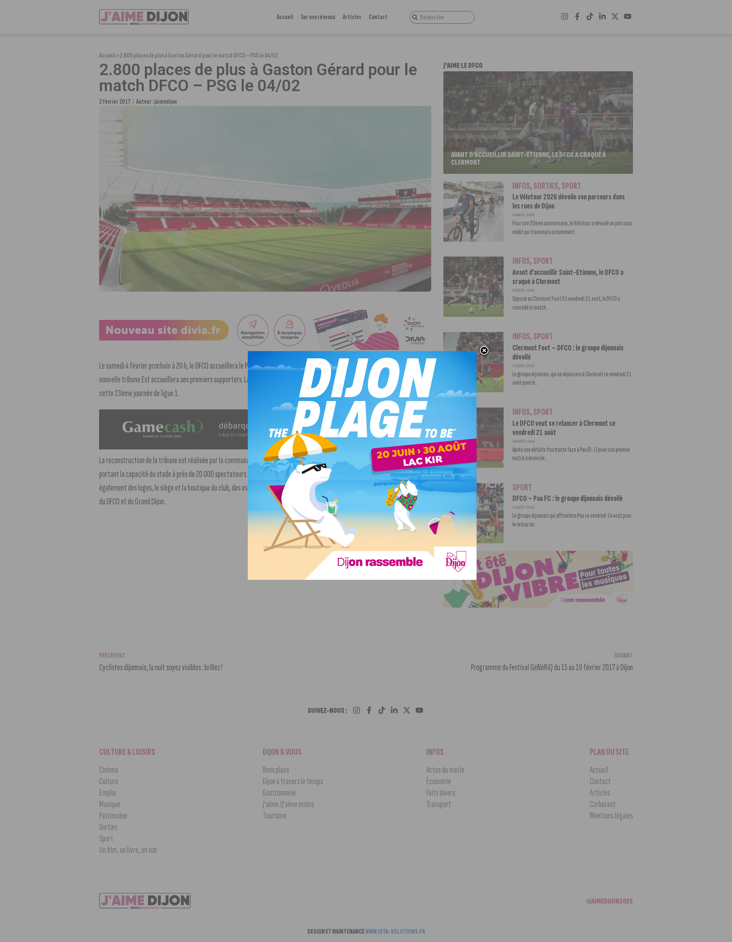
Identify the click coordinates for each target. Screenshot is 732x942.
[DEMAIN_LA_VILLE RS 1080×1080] (362, 577)
